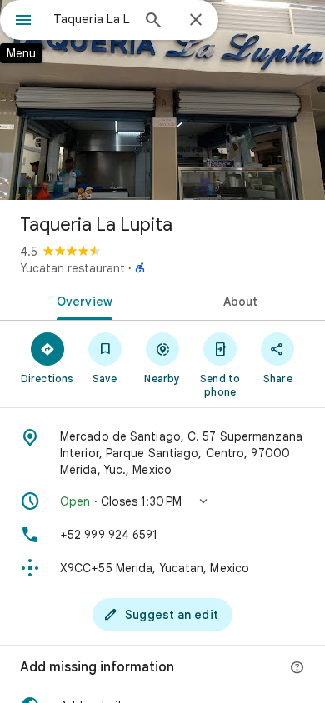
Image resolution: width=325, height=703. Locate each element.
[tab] (81, 300)
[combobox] (91, 19)
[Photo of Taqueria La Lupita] (162, 100)
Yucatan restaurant (72, 268)
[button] (162, 501)
